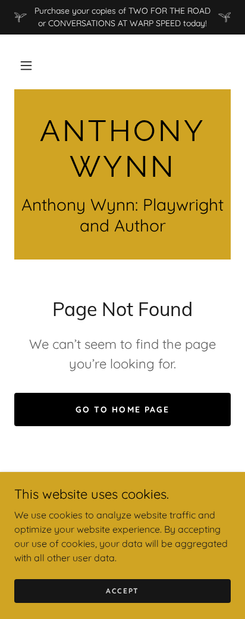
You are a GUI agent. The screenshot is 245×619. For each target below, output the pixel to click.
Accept (122, 590)
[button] (26, 65)
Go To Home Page (122, 409)
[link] (122, 149)
